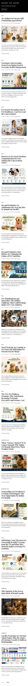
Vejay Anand (17, 23)
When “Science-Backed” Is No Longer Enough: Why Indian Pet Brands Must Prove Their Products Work (13, 446)
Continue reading (5, 53)
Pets (2, 15)
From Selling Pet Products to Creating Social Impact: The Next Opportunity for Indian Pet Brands (13, 494)
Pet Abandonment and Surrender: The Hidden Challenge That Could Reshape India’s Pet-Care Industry (13, 301)
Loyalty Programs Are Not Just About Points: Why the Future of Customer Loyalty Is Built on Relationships (13, 639)
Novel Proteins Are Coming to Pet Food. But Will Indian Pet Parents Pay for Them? (13, 349)
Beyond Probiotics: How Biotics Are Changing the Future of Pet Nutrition (11, 254)
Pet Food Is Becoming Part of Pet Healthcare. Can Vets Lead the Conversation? (13, 112)
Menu (5, 9)
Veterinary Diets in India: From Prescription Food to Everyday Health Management (13, 65)
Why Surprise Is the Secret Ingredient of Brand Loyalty (12, 592)
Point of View (10, 3)
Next (8, 682)
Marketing (4, 440)
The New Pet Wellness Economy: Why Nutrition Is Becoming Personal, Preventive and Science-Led (12, 397)
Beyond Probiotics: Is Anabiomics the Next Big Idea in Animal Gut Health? (13, 207)
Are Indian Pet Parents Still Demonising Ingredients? (12, 19)
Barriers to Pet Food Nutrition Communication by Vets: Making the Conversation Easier (13, 159)
